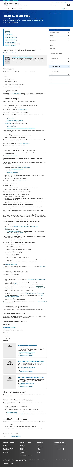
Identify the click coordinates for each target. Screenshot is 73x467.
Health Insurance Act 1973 (12, 412)
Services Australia (39, 286)
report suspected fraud (16, 93)
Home (5, 8)
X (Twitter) (39, 450)
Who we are (51, 35)
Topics (9, 8)
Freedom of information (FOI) (55, 50)
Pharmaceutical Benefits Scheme (23, 167)
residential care (8, 121)
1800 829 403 (29, 353)
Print (55, 12)
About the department (16, 12)
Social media (22, 452)
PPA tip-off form (23, 232)
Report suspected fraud (9, 52)
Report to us (33, 12)
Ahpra (15, 283)
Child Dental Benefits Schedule (17, 169)
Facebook (39, 448)
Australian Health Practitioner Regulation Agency (37, 279)
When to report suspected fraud (11, 37)
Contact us (67, 2)
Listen (51, 12)
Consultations (39, 446)
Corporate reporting (25, 12)
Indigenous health (34, 226)
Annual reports (52, 43)
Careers (56, 2)
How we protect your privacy (10, 42)
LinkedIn (38, 449)
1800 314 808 (29, 368)
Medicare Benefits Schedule (20, 165)
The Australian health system (54, 32)
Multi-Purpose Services (11, 126)
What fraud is (7, 31)
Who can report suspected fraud (11, 39)
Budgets (51, 45)
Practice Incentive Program (12, 172)
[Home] (15, 4)
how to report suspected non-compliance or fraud (24, 218)
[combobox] (57, 5)
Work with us (52, 37)
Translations (66, 8)
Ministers (60, 2)
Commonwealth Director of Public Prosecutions (25, 413)
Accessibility (22, 445)
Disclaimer (22, 448)
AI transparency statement (8, 448)
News (64, 2)
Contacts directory (7, 452)
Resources (20, 8)
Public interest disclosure (56, 63)
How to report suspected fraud (11, 40)
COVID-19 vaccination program (13, 231)
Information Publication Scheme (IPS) (56, 53)
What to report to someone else (11, 35)
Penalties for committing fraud (10, 45)
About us (52, 2)
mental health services (25, 226)
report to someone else (22, 109)
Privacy (21, 449)
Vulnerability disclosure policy (26, 455)
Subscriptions (22, 453)
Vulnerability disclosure (55, 71)
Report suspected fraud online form (26, 355)
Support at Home (10, 118)
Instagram (39, 453)
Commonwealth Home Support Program (15, 120)
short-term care (8, 123)
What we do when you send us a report (12, 43)
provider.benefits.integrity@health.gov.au (27, 367)
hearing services (17, 226)
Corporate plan (52, 48)
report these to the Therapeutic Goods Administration (34, 293)
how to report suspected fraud (11, 155)
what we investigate (17, 86)
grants (6, 228)
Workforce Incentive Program (12, 173)
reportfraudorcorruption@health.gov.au (26, 383)
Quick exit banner (23, 450)
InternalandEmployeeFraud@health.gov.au (27, 352)
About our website (23, 444)
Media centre (39, 444)
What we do (51, 76)
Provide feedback (59, 448)
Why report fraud (8, 32)
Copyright (22, 446)
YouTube (39, 452)
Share (60, 12)
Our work (14, 8)
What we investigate (8, 34)
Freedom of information (7, 449)
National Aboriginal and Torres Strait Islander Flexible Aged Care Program (21, 128)
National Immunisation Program (13, 234)
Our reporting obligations (54, 58)
